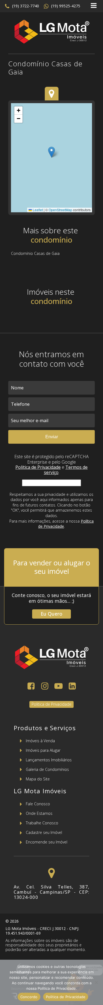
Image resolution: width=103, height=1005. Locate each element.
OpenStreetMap (60, 209)
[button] (21, 6)
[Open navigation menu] (93, 6)
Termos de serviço (66, 469)
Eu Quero (51, 613)
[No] (96, 982)
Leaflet (37, 209)
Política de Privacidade (38, 467)
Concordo (29, 997)
